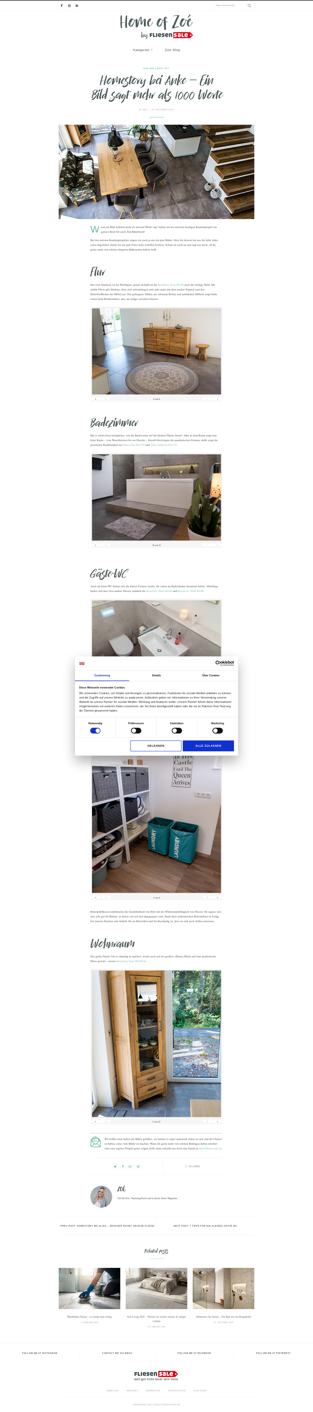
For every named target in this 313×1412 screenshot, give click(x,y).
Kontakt (132, 1390)
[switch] (136, 730)
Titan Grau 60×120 (134, 445)
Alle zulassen (208, 745)
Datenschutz (177, 1390)
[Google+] (130, 1166)
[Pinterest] (77, 6)
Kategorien (141, 50)
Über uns (113, 1390)
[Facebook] (61, 6)
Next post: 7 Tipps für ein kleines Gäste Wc (205, 1226)
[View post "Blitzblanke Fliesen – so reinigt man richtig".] (89, 1288)
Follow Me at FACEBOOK (194, 1353)
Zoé (143, 110)
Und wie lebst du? (156, 68)
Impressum (153, 1390)
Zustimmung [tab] (102, 675)
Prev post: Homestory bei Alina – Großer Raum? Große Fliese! (107, 1226)
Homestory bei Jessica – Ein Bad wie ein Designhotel (223, 1316)
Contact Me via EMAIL (117, 1353)
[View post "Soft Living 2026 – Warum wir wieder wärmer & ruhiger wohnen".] (156, 1288)
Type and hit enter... (226, 5)
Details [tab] (156, 675)
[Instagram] (69, 6)
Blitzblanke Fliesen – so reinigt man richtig (89, 1316)
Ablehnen (156, 745)
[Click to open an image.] (156, 172)
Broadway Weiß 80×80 (191, 591)
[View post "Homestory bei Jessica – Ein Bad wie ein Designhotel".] (223, 1288)
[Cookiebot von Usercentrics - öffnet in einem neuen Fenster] (218, 663)
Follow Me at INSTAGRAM (39, 1353)
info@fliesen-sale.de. (211, 1148)
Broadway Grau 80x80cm (131, 961)
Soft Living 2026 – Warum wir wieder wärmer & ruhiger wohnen (156, 1319)
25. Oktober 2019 (162, 110)
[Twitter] (115, 1166)
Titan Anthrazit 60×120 (164, 445)
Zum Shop (172, 50)
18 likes (194, 1166)
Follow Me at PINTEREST (273, 1353)
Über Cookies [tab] (211, 675)
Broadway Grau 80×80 (171, 284)
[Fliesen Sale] (156, 27)
